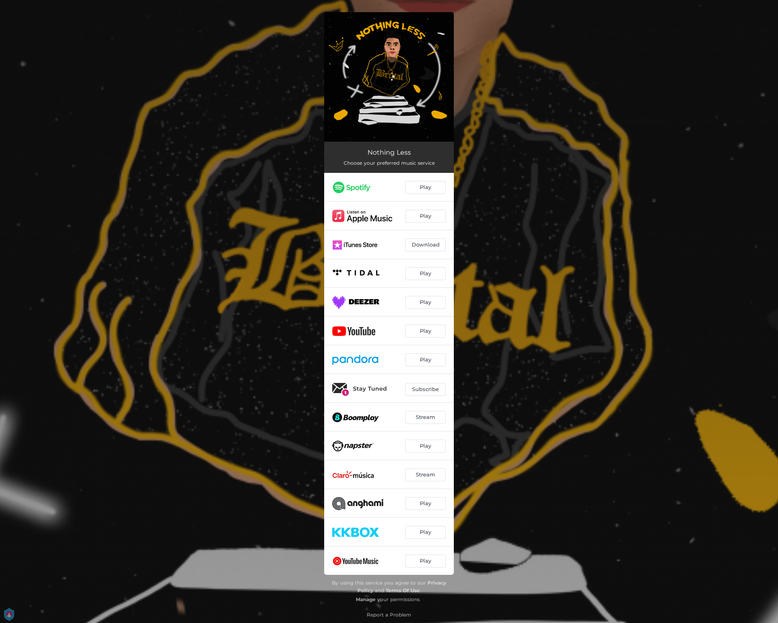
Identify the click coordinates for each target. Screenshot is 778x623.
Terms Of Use (403, 590)
